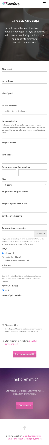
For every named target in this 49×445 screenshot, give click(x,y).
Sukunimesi (7, 81)
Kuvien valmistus (24, 127)
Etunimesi (7, 69)
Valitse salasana (10, 105)
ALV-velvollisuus (10, 286)
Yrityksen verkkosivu (12, 216)
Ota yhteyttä (24, 405)
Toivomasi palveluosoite (14, 228)
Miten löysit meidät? (12, 295)
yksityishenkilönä (17, 258)
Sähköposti (7, 93)
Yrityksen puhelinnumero (14, 203)
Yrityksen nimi (9, 142)
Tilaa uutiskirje (23, 328)
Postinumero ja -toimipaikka (16, 167)
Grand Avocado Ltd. (32, 436)
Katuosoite (7, 155)
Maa (4, 179)
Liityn (4, 248)
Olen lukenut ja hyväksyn (21, 342)
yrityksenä (9, 253)
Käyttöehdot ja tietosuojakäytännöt (24, 439)
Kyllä (7, 290)
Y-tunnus (6, 265)
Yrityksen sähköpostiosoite (15, 191)
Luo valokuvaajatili (24, 354)
